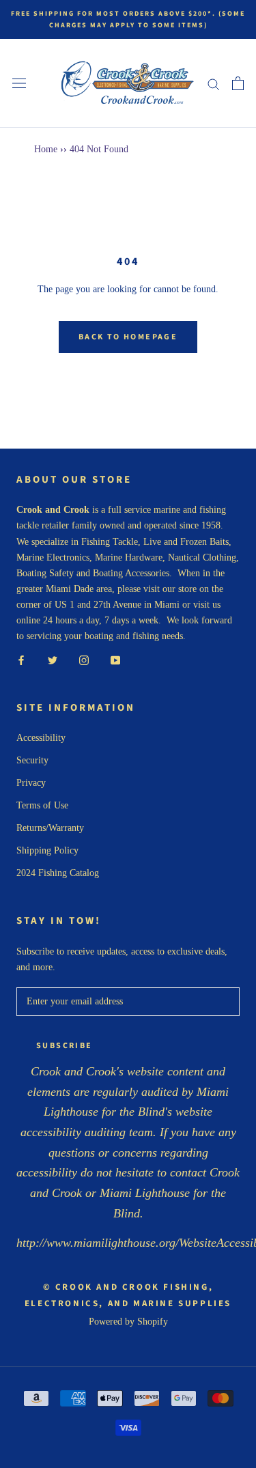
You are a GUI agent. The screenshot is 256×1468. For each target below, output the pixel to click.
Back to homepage (128, 337)
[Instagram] (84, 659)
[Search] (214, 83)
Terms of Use (42, 805)
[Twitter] (52, 659)
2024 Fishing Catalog (57, 873)
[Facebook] (21, 659)
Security (32, 760)
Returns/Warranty (50, 828)
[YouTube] (115, 659)
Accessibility (41, 738)
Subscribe (64, 1045)
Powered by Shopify (128, 1321)
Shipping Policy (47, 850)
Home (45, 149)
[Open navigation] (19, 84)
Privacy (31, 783)
